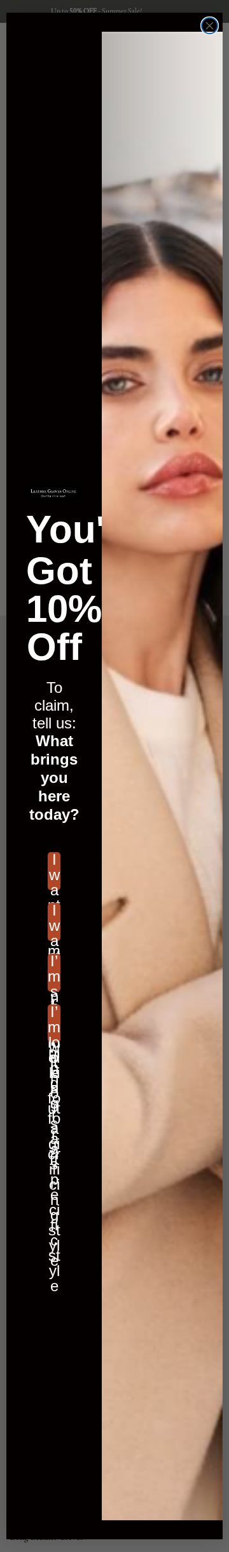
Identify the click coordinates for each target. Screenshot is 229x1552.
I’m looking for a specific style (54, 1023)
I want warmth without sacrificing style (54, 922)
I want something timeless (54, 871)
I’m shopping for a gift (54, 973)
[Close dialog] (210, 26)
